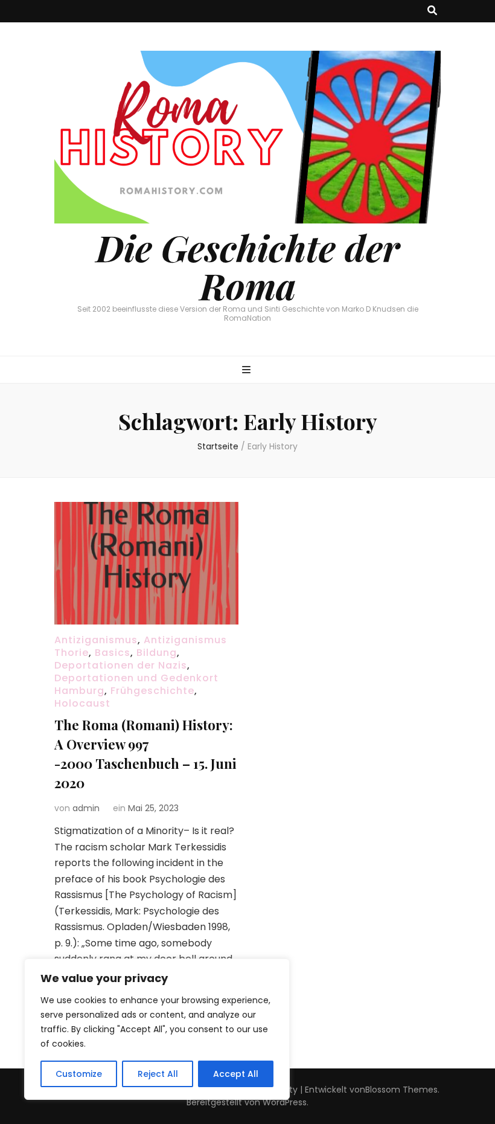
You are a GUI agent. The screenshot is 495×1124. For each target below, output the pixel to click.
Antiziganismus (96, 640)
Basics (112, 653)
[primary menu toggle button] (248, 370)
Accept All (235, 1074)
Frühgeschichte (152, 691)
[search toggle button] (432, 11)
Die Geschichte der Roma (248, 266)
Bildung (156, 653)
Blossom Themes (401, 1090)
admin (86, 808)
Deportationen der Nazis (120, 665)
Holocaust (82, 703)
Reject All (158, 1074)
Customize (79, 1074)
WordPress (285, 1102)
